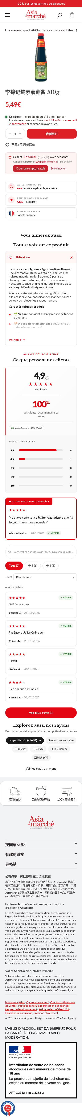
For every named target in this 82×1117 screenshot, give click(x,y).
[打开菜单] (7, 15)
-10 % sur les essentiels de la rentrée (41, 3)
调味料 (35, 30)
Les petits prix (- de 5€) (23, 740)
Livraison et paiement (46, 1012)
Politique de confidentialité (54, 1009)
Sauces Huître (63, 30)
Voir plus (15, 340)
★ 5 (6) (32, 565)
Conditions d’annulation (18, 1012)
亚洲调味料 (41, 757)
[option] (41, 57)
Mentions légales (15, 1002)
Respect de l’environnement (21, 1009)
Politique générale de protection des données (44, 1005)
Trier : (8, 576)
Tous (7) (14, 565)
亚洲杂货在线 (59, 749)
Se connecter (58, 168)
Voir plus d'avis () (41, 712)
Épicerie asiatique (16, 30)
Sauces (47, 30)
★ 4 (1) (50, 565)
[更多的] (22, 133)
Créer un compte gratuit (30, 168)
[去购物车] (72, 15)
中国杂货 (20, 749)
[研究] (59, 15)
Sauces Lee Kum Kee (61, 740)
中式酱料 (38, 749)
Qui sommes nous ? (37, 1002)
